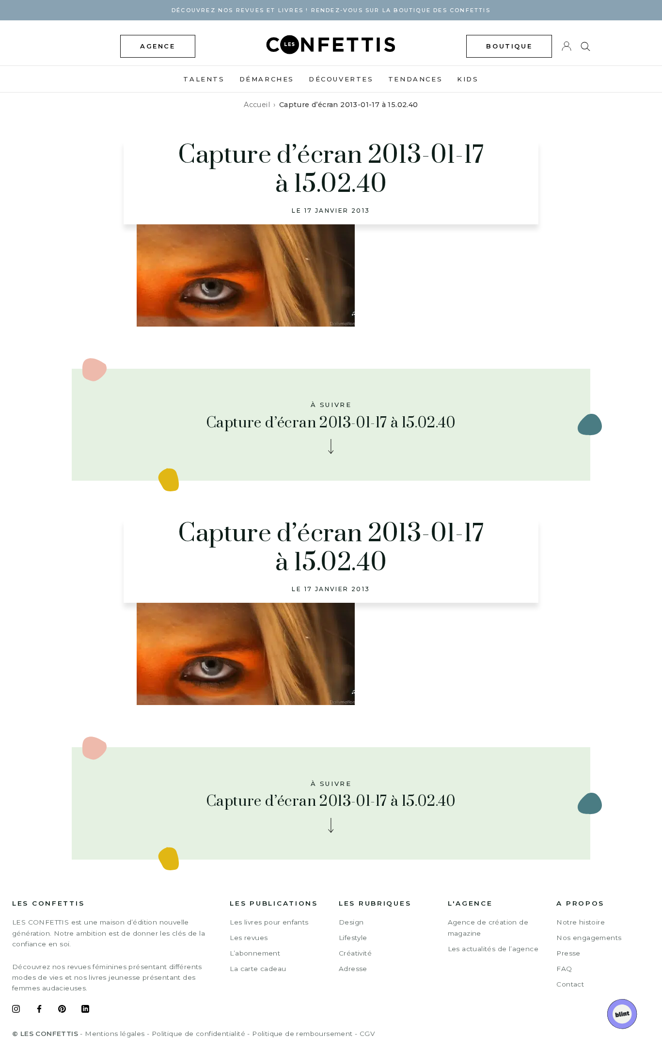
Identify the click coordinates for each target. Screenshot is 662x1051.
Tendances (415, 79)
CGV (367, 1033)
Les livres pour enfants (269, 922)
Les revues (249, 937)
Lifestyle (353, 937)
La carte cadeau (258, 969)
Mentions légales (114, 1033)
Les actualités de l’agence (493, 949)
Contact (570, 984)
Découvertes (341, 79)
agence (157, 46)
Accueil (257, 104)
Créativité (355, 953)
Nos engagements (588, 937)
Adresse (353, 969)
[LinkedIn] (85, 1010)
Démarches (266, 79)
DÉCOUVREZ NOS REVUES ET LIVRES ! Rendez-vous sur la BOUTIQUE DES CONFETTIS (331, 10)
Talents (203, 79)
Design (351, 922)
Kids (467, 79)
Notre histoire (580, 922)
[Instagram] (16, 1010)
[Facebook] (39, 1010)
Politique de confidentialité (198, 1033)
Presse (568, 953)
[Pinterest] (62, 1010)
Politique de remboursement (302, 1033)
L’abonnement (255, 953)
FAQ (564, 969)
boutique (509, 46)
